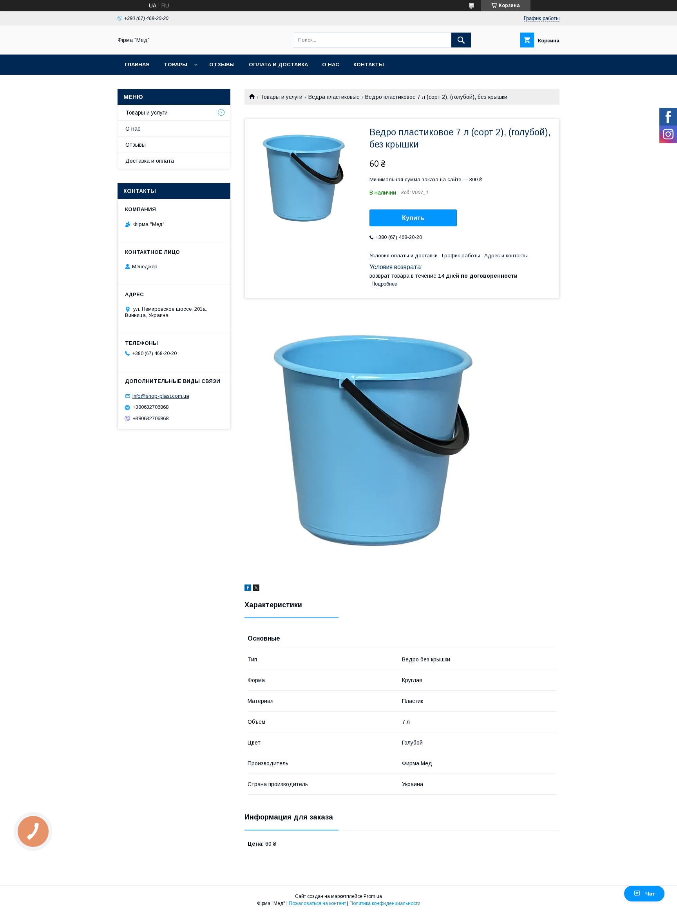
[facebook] (247, 589)
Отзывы (222, 64)
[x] (256, 589)
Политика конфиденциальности (384, 903)
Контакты (368, 64)
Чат (650, 893)
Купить (413, 218)
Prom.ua (373, 896)
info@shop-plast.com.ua (160, 396)
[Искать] (461, 40)
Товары (175, 64)
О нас (330, 64)
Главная (137, 64)
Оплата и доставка (278, 64)
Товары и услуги (281, 97)
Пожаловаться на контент (317, 903)
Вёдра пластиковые (334, 97)
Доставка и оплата (149, 161)
